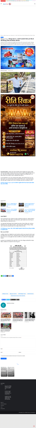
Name (2, 348)
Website (20, 352)
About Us (2, 402)
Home (2, 35)
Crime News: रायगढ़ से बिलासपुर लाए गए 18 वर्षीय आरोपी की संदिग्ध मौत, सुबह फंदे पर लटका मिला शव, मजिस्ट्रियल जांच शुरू (30, 320)
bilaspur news (5, 293)
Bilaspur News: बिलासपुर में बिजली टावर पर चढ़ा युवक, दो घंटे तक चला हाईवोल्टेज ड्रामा (12, 204)
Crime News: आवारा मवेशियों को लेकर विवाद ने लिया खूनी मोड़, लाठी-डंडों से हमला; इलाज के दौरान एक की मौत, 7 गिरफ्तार (6, 320)
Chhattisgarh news (22, 293)
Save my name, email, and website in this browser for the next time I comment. (13, 355)
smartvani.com (30, 293)
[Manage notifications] (34, 426)
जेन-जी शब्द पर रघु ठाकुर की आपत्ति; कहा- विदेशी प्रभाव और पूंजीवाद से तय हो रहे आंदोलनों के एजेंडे (29, 204)
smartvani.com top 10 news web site (18, 295)
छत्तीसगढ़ (5, 35)
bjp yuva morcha (13, 293)
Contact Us (2, 405)
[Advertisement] (18, 12)
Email (2, 352)
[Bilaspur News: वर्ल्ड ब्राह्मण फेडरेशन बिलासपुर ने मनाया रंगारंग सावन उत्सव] (6, 326)
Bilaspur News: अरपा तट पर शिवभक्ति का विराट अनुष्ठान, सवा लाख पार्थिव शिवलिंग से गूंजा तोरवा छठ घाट (12, 210)
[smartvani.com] (7, 3)
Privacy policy (3, 408)
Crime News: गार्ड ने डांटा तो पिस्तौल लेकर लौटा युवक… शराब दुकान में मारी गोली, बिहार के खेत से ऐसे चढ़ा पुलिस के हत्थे (30, 210)
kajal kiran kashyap (4, 70)
